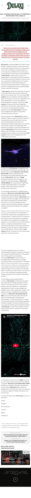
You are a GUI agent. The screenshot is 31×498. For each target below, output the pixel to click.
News (7, 472)
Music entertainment (23, 423)
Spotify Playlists (16, 473)
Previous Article (15, 432)
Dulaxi (4, 18)
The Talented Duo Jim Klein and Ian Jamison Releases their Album (15, 435)
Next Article (15, 438)
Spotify (3, 412)
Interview (24, 471)
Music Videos (23, 472)
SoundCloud (4, 415)
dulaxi (3, 423)
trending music (24, 425)
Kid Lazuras (9, 423)
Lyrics (6, 473)
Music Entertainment (13, 18)
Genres (14, 472)
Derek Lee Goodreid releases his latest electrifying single (15, 441)
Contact (26, 473)
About (16, 474)
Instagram (3, 403)
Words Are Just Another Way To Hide (11, 427)
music (15, 423)
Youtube (3, 409)
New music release (6, 425)
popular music (16, 425)
